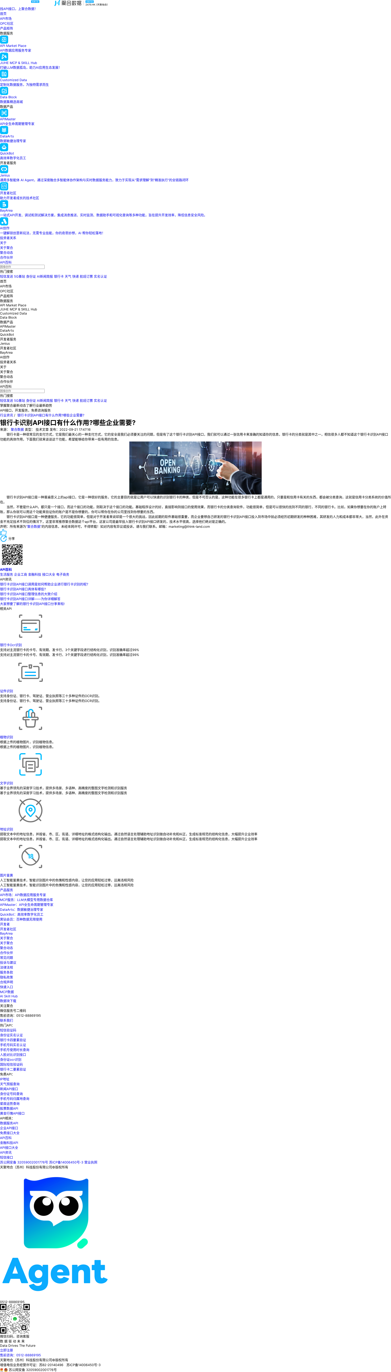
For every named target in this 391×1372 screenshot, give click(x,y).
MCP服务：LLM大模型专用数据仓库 (26, 900)
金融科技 (34, 574)
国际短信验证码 (11, 1064)
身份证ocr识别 (10, 1059)
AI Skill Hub (9, 996)
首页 (3, 14)
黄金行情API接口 (12, 1113)
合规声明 (6, 982)
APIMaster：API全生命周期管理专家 (26, 905)
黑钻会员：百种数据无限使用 (21, 919)
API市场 (6, 19)
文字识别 (6, 783)
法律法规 (6, 967)
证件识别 (6, 691)
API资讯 (6, 1152)
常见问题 (6, 958)
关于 (3, 243)
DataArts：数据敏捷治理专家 (21, 909)
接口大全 (48, 574)
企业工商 (20, 574)
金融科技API (9, 1143)
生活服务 (6, 574)
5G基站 (19, 276)
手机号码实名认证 (13, 1045)
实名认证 (100, 276)
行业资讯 (6, 415)
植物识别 (6, 737)
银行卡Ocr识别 (11, 645)
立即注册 (6, 1350)
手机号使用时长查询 (14, 1050)
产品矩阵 (6, 28)
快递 (75, 276)
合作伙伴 (6, 257)
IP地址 (4, 1079)
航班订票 (86, 276)
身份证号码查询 (11, 1094)
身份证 (31, 276)
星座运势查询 (10, 1104)
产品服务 (6, 890)
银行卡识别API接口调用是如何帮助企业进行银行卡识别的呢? (44, 584)
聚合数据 (17, 429)
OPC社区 (6, 23)
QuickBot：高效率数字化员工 (21, 914)
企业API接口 (9, 1128)
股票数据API (9, 1108)
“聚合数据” (34, 526)
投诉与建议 (8, 962)
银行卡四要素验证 (13, 1040)
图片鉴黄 (6, 875)
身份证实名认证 (11, 1035)
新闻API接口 (9, 1089)
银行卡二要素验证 (13, 1069)
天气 (68, 276)
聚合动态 (6, 253)
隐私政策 (6, 977)
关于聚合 (6, 248)
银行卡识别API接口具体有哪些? (23, 589)
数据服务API (9, 1123)
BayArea (6, 933)
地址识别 (6, 829)
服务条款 (6, 972)
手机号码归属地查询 (14, 1099)
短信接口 (6, 1157)
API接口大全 (9, 1148)
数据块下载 (8, 1001)
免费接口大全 (10, 1133)
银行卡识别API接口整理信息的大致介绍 (28, 594)
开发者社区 (8, 929)
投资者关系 (8, 238)
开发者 (5, 924)
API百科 (6, 262)
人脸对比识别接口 (13, 1055)
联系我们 (6, 1020)
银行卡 (59, 276)
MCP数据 (7, 992)
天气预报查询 (10, 1084)
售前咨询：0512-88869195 (20, 1355)
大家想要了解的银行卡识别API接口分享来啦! (32, 604)
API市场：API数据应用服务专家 (23, 895)
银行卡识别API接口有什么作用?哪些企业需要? (50, 415)
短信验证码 (8, 1030)
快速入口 (6, 987)
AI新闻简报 (45, 276)
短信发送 (6, 276)
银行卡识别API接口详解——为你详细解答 (30, 599)
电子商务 (62, 574)
